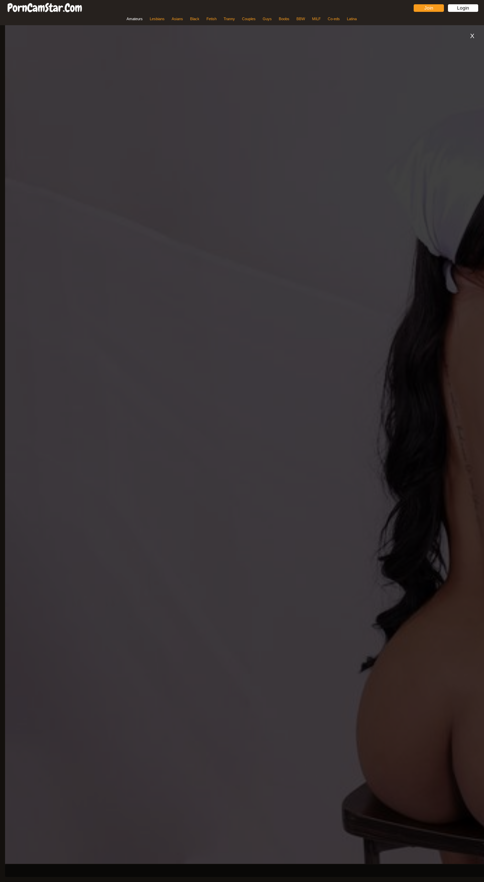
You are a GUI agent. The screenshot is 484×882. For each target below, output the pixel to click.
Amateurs (135, 19)
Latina (352, 19)
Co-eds (334, 19)
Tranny (229, 19)
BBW (300, 19)
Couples (249, 19)
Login (463, 8)
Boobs (284, 19)
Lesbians (157, 19)
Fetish (211, 19)
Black (194, 19)
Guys (267, 19)
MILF (316, 19)
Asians (177, 19)
